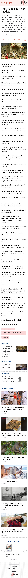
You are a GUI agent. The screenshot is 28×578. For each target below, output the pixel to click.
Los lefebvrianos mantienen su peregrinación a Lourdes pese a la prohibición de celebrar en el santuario (7, 351)
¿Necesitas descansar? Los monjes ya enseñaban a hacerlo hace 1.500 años (13, 531)
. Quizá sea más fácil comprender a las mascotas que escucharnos (12, 505)
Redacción (4, 35)
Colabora (14, 566)
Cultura (8, 2)
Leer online (14, 559)
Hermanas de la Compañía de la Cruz (12, 333)
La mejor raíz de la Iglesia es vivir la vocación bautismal (8, 379)
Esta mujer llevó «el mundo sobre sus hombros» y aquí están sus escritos (12, 409)
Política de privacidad (14, 568)
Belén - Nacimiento (8, 329)
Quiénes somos (14, 564)
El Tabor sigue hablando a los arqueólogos (6, 365)
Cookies (14, 571)
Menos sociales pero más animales (12, 458)
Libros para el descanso (9, 481)
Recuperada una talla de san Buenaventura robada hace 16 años (13, 434)
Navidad (5, 337)
